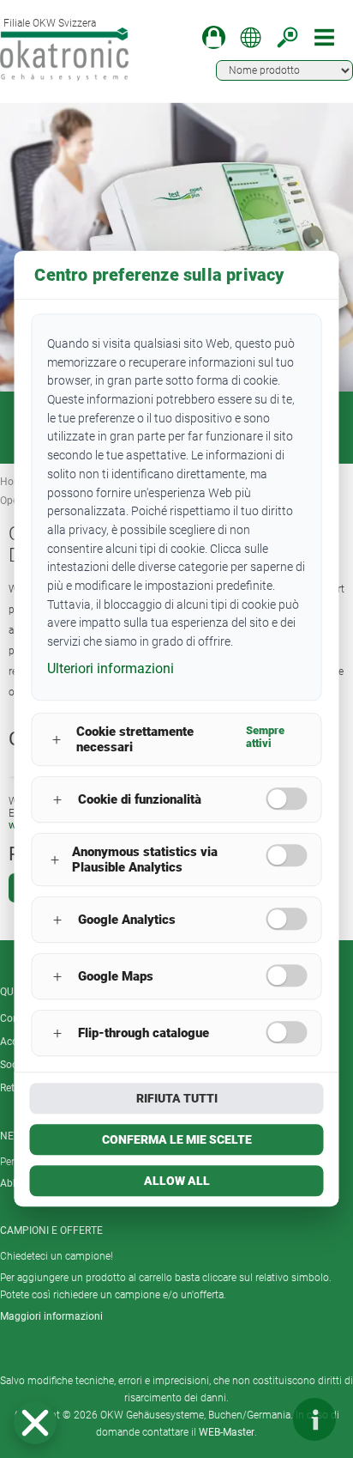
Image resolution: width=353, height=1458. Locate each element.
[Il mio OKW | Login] (213, 37)
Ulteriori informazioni (110, 668)
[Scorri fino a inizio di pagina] (263, 1419)
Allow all (177, 1181)
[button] (35, 1422)
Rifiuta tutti (177, 1099)
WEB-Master (226, 1432)
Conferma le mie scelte (177, 1140)
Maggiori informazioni (51, 1316)
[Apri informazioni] (314, 1419)
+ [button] (56, 740)
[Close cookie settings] (35, 1422)
